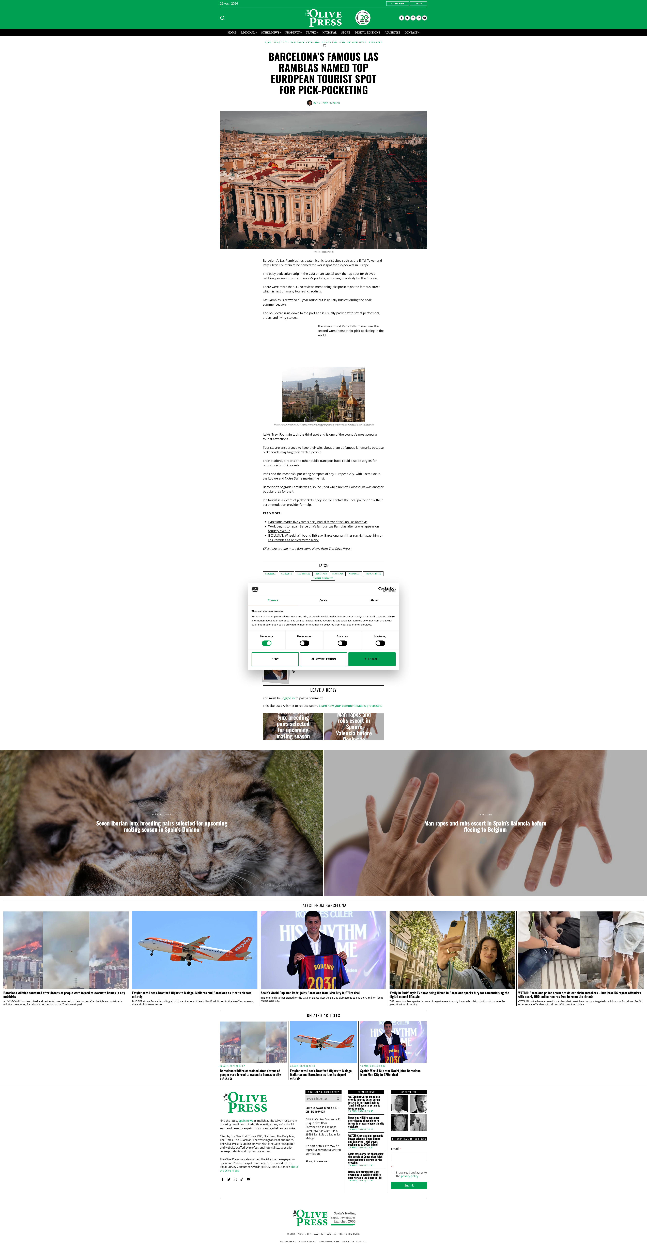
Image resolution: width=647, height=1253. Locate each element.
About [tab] (374, 600)
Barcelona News (308, 549)
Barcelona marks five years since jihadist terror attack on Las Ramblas (317, 522)
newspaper (337, 573)
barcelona (270, 573)
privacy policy (409, 1176)
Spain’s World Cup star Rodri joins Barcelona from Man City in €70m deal (310, 993)
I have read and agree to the (411, 1174)
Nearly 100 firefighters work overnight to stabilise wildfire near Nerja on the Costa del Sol (365, 1174)
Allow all (372, 659)
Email (396, 1148)
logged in (288, 698)
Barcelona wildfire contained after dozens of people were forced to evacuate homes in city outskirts (64, 994)
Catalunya (313, 42)
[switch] (304, 643)
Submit (409, 1185)
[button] (338, 1098)
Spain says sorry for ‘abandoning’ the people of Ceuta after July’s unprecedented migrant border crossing (366, 1158)
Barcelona (297, 42)
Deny (275, 659)
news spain (321, 573)
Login (418, 3)
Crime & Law (329, 42)
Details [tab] (323, 600)
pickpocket (354, 573)
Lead (342, 42)
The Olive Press (373, 573)
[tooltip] (401, 18)
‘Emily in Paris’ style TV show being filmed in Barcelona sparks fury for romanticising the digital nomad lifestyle (449, 994)
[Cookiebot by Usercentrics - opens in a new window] (381, 589)
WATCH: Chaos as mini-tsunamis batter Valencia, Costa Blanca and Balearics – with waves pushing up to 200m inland (365, 1140)
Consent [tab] (273, 600)
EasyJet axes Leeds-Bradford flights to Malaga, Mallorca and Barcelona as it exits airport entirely (191, 994)
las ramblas (304, 573)
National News (356, 42)
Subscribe (397, 3)
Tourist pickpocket (323, 578)
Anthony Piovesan (328, 102)
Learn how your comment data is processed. (350, 706)
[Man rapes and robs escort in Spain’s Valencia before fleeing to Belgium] (354, 726)
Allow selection (323, 659)
